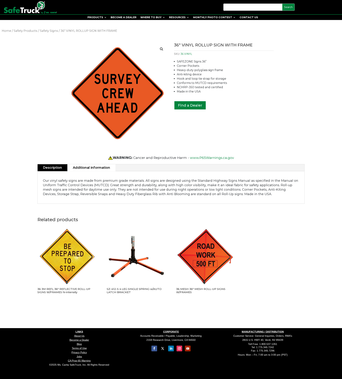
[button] (161, 49)
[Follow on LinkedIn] (171, 348)
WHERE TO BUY (151, 17)
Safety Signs (49, 30)
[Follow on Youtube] (188, 348)
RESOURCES (177, 17)
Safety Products (25, 30)
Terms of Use (79, 348)
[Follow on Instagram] (179, 348)
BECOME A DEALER (123, 17)
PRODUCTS (95, 17)
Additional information (91, 168)
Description (52, 168)
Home (6, 30)
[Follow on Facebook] (154, 348)
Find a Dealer (190, 105)
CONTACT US (249, 17)
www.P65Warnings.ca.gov (212, 158)
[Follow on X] (162, 348)
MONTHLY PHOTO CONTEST (212, 17)
